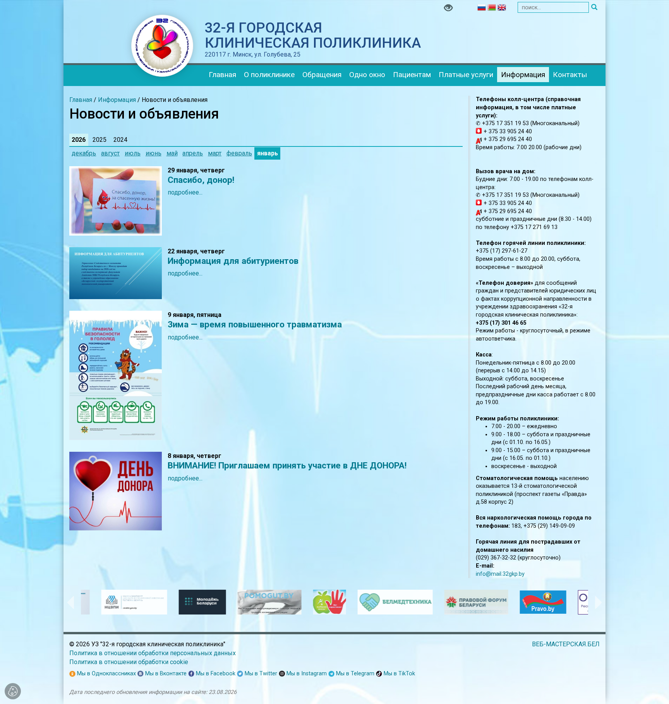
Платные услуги (466, 74)
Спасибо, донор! (201, 180)
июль (133, 153)
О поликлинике (269, 74)
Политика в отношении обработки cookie (128, 662)
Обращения (321, 74)
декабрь (84, 153)
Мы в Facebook (214, 674)
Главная (222, 74)
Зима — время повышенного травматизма (255, 324)
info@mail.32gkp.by (500, 574)
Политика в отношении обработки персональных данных (152, 653)
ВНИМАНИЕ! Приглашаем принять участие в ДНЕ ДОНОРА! (287, 465)
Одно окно (367, 74)
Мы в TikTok (398, 674)
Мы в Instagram (306, 674)
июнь (153, 153)
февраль (239, 153)
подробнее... (185, 192)
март (214, 153)
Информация (523, 74)
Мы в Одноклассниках (105, 674)
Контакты (570, 74)
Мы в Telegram (354, 674)
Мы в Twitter (260, 674)
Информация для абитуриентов (233, 261)
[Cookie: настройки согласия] (13, 691)
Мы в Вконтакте (165, 674)
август (110, 153)
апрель (192, 153)
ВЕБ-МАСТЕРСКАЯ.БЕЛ (566, 644)
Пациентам (412, 74)
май (172, 153)
